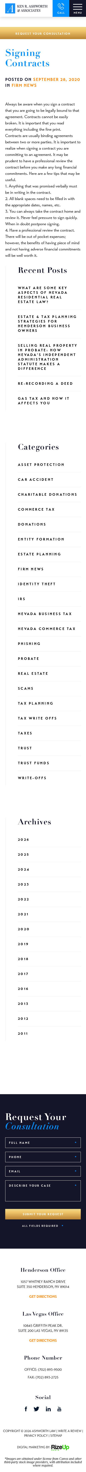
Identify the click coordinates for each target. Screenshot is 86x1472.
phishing (29, 644)
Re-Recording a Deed (45, 383)
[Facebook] (26, 1410)
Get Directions (43, 1296)
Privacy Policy (36, 1436)
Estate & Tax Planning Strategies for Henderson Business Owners (47, 324)
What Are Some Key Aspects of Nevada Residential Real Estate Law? (43, 295)
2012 (23, 1018)
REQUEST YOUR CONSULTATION (43, 34)
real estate (33, 673)
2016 (23, 989)
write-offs (32, 778)
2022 (23, 899)
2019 (23, 944)
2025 (23, 854)
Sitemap (56, 1436)
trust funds (34, 763)
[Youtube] (59, 1410)
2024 (24, 869)
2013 (23, 1004)
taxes (25, 733)
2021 (23, 914)
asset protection (41, 465)
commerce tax (36, 509)
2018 (23, 959)
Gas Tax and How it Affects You (44, 400)
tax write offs (37, 718)
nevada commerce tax (47, 629)
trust (25, 748)
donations (32, 524)
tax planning (36, 703)
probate (28, 658)
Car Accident (36, 479)
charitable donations (47, 494)
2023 (23, 884)
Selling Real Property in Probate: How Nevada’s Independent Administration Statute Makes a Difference (48, 357)
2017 (23, 974)
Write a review (69, 1431)
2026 (23, 839)
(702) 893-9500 (50, 1369)
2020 (24, 929)
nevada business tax (45, 614)
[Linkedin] (49, 1410)
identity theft (37, 584)
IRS (22, 599)
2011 (23, 1033)
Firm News (24, 85)
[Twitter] (37, 1410)
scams (26, 688)
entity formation (41, 539)
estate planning (39, 554)
